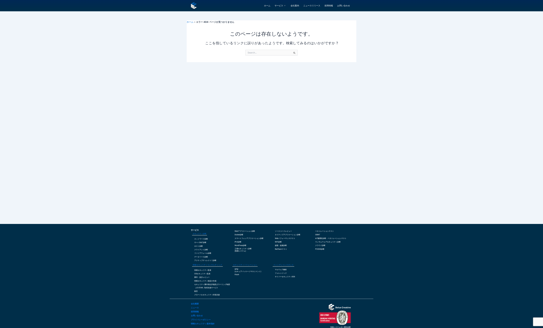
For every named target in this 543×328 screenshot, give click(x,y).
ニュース (195, 308)
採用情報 (329, 5)
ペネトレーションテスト (324, 231)
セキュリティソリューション (245, 265)
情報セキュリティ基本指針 (203, 323)
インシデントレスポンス (283, 265)
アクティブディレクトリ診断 (205, 260)
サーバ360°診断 (200, 242)
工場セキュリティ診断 (243, 249)
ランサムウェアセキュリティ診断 (328, 242)
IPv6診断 (238, 242)
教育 (196, 291)
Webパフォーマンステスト (285, 238)
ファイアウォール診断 (202, 253)
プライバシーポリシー (201, 320)
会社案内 (295, 5)
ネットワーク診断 (201, 239)
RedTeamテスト (281, 249)
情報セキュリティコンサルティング (207, 265)
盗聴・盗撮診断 (281, 245)
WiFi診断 (278, 242)
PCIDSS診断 (319, 249)
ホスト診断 (198, 246)
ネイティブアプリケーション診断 (287, 235)
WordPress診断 (240, 245)
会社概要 (195, 304)
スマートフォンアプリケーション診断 (249, 238)
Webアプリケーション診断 (245, 231)
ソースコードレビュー (283, 231)
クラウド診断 (320, 245)
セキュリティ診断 (199, 234)
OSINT (317, 235)
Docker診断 (239, 235)
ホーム (267, 5)
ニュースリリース (311, 5)
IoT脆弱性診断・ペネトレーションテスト (330, 238)
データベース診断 (201, 257)
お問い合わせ (343, 5)
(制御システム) (240, 251)
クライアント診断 (201, 250)
